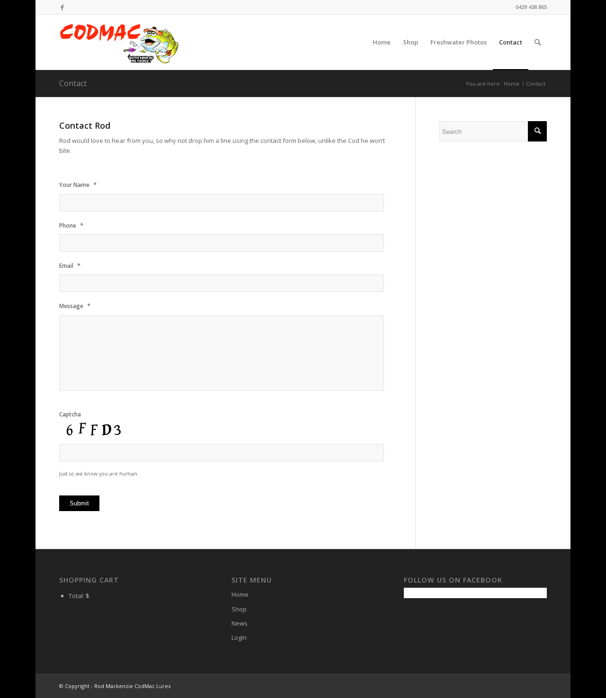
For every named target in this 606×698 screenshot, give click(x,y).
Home (511, 83)
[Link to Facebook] (62, 7)
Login (239, 637)
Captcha (70, 414)
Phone (71, 225)
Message (74, 306)
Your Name (78, 185)
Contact (73, 83)
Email (69, 266)
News (240, 623)
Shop (239, 609)
